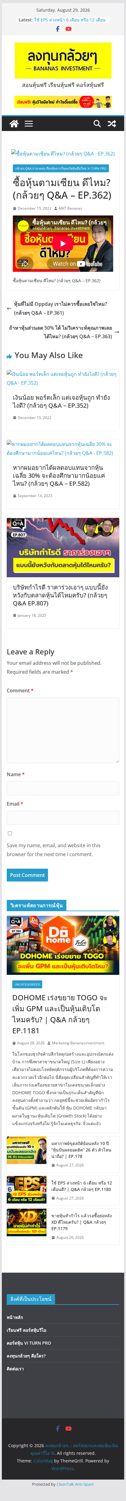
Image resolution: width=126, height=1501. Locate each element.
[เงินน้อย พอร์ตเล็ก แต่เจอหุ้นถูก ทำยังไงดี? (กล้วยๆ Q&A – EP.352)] (63, 374)
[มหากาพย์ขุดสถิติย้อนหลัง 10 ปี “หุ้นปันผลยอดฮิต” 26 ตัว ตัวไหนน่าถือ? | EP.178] (26, 1154)
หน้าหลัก (15, 1317)
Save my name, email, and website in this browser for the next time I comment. (54, 850)
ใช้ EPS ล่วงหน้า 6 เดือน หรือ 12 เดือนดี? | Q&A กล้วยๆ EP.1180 (70, 23)
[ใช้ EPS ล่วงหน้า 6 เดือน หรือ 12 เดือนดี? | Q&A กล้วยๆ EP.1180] (26, 1190)
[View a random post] (112, 123)
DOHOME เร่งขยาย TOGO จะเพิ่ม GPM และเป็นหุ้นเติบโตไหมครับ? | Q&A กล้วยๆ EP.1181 (60, 1013)
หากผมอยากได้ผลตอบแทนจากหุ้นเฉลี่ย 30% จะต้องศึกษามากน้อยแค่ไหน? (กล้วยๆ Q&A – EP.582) (59, 475)
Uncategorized (27, 984)
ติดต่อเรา (15, 1369)
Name (16, 774)
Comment (20, 690)
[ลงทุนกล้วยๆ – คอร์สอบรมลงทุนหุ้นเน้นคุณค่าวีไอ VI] (14, 123)
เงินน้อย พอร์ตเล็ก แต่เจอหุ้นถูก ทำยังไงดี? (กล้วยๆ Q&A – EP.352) (61, 401)
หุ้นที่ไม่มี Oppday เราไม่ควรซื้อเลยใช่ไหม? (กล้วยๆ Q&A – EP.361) (60, 308)
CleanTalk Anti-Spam (75, 1484)
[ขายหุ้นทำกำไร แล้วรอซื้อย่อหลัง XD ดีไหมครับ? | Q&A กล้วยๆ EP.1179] (26, 1227)
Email (15, 803)
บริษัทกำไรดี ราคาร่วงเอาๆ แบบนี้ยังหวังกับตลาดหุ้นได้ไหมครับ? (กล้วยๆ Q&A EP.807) (60, 595)
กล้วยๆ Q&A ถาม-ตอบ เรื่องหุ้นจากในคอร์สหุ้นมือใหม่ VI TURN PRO (60, 168)
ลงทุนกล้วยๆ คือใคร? (26, 1356)
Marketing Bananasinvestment (78, 1043)
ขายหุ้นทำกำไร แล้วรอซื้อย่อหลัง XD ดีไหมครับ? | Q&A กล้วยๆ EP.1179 (81, 1222)
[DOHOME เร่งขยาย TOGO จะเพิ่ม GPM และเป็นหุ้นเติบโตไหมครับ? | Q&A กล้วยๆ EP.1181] (63, 945)
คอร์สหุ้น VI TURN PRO (29, 1343)
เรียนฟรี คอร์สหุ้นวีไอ (26, 1330)
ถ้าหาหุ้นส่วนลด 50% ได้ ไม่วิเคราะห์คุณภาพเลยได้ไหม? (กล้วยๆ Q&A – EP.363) (60, 332)
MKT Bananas (70, 208)
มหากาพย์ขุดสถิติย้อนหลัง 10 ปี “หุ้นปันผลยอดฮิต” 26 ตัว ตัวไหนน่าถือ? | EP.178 (81, 1149)
